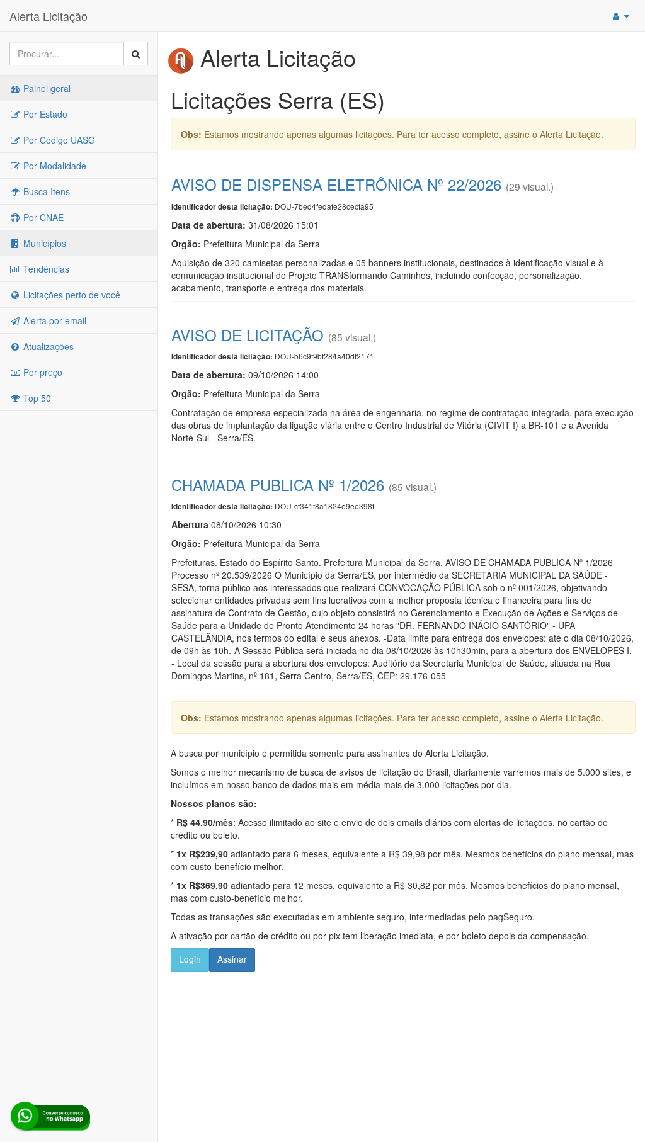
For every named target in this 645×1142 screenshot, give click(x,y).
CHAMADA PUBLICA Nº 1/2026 (277, 484)
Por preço (41, 372)
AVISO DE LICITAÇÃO (247, 335)
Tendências (45, 269)
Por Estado (44, 114)
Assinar (232, 959)
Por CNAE (42, 217)
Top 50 (36, 398)
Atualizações (47, 346)
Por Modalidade (53, 165)
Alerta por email (53, 320)
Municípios (43, 243)
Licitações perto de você (70, 294)
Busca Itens (45, 191)
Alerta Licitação (48, 16)
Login (190, 959)
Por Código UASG (58, 139)
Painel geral (46, 88)
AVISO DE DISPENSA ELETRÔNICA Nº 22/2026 (336, 184)
